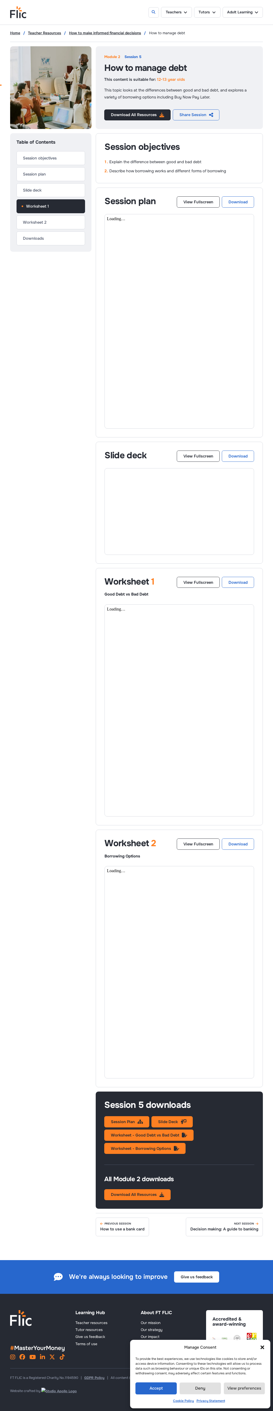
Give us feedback (197, 1277)
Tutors (204, 12)
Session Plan (123, 1121)
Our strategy (151, 1330)
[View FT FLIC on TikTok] (62, 1358)
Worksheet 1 (37, 206)
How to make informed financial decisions (105, 33)
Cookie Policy (183, 1401)
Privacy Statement (210, 1401)
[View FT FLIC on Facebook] (22, 1357)
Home (15, 33)
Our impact (150, 1336)
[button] (262, 1347)
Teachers (174, 12)
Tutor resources (89, 1330)
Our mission (150, 1323)
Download (238, 202)
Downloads (33, 238)
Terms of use (86, 1344)
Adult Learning (239, 12)
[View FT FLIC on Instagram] (12, 1357)
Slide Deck (168, 1121)
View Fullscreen (198, 202)
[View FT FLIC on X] (52, 1357)
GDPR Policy (94, 1378)
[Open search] (153, 12)
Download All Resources (134, 114)
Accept (156, 1388)
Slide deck (32, 190)
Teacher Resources (44, 33)
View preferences (244, 1388)
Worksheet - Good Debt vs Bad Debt (145, 1135)
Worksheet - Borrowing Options (141, 1148)
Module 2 (112, 57)
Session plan (34, 174)
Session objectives (40, 158)
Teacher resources (91, 1323)
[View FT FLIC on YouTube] (32, 1357)
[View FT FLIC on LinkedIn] (42, 1357)
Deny (200, 1388)
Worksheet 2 (34, 222)
